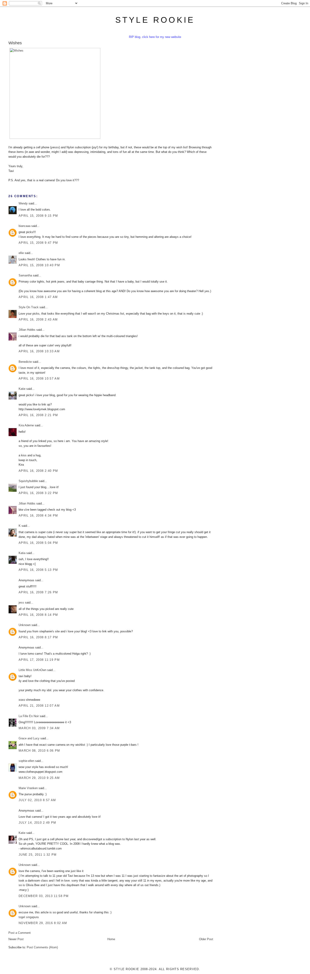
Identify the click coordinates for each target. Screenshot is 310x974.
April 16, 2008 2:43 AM (38, 319)
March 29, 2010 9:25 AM (39, 778)
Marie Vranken (28, 788)
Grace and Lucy (29, 738)
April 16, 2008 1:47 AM (38, 297)
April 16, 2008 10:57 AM (39, 378)
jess (21, 602)
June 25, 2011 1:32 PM (38, 854)
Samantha (25, 275)
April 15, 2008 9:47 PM (38, 242)
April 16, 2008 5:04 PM (38, 542)
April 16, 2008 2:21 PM (38, 415)
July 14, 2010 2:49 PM (37, 822)
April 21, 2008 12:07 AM (39, 705)
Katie (22, 388)
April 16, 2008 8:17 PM (38, 637)
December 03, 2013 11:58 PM (44, 896)
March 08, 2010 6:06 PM (39, 750)
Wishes (15, 43)
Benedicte (25, 361)
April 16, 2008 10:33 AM (39, 351)
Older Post (206, 939)
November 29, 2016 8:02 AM (43, 923)
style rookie (155, 20)
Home (111, 939)
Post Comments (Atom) (42, 947)
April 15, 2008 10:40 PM (39, 265)
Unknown (25, 625)
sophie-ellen (26, 761)
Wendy (23, 203)
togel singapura (29, 917)
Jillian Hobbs (27, 329)
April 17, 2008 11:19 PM (39, 659)
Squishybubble (28, 481)
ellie (21, 253)
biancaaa (24, 226)
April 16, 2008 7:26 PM (38, 592)
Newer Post (16, 939)
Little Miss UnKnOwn (32, 670)
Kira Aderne (26, 425)
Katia (22, 553)
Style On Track (29, 307)
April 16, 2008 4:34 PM (38, 515)
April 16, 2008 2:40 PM (38, 470)
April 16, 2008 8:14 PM (38, 614)
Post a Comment (19, 932)
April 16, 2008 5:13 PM (38, 569)
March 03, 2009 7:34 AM (39, 728)
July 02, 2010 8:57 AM (37, 800)
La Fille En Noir (29, 716)
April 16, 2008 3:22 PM (38, 493)
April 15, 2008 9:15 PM (38, 215)
